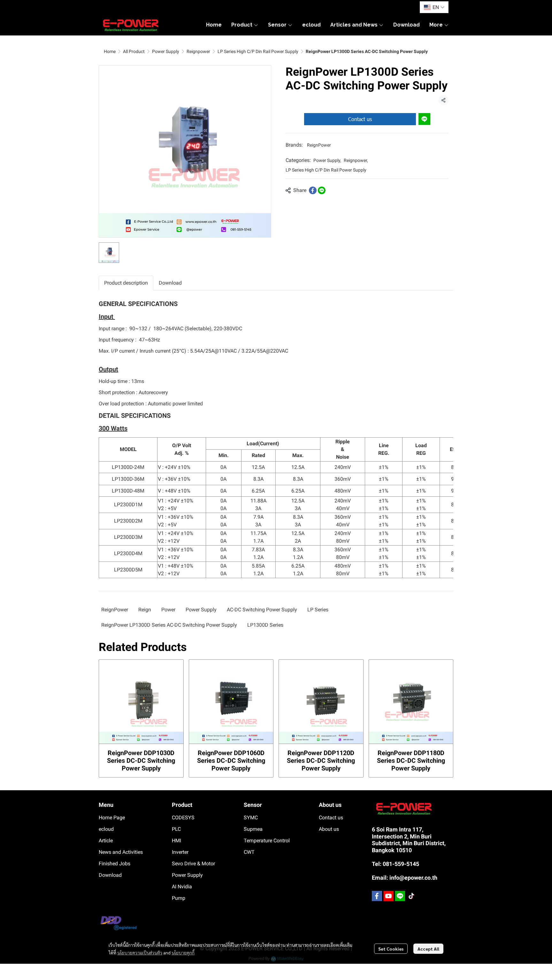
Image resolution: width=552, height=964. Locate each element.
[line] (400, 896)
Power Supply (165, 51)
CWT (249, 852)
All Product (134, 51)
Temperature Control (267, 841)
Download (110, 875)
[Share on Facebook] (313, 190)
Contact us (360, 119)
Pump (178, 898)
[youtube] (388, 896)
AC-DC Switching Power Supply (262, 610)
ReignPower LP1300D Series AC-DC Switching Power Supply (169, 625)
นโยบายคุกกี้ (183, 952)
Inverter (180, 852)
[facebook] (377, 896)
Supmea (253, 829)
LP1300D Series (265, 625)
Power (168, 610)
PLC (176, 829)
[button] (434, 7)
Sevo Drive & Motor (193, 864)
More (436, 25)
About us (329, 829)
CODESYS (183, 818)
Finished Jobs (114, 864)
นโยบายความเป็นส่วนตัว (139, 952)
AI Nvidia (182, 887)
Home (110, 51)
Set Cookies (390, 949)
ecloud (106, 829)
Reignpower (198, 51)
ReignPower (319, 145)
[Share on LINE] (322, 190)
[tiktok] (411, 896)
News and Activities (121, 852)
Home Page (112, 818)
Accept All (428, 949)
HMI (176, 841)
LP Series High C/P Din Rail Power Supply (258, 51)
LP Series (317, 610)
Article (106, 841)
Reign (144, 610)
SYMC (251, 818)
